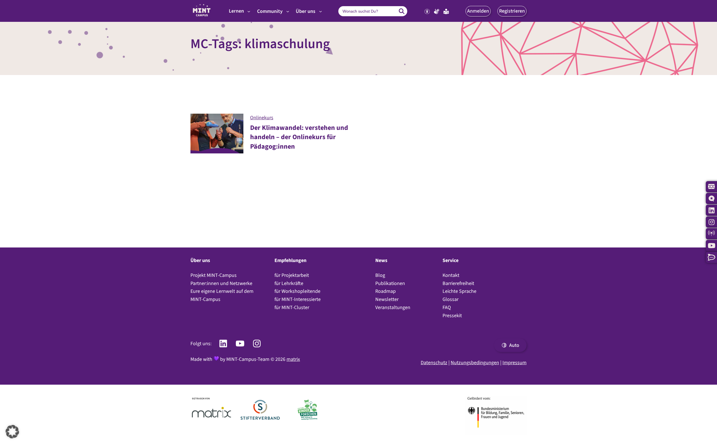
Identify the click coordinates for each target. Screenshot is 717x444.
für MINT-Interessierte (297, 299)
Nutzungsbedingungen (475, 362)
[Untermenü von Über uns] (320, 11)
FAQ (447, 307)
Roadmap (385, 291)
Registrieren (512, 11)
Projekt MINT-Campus (213, 275)
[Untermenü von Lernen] (248, 11)
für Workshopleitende (297, 291)
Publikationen (390, 283)
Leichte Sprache (459, 291)
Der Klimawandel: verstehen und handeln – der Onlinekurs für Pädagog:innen (299, 137)
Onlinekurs (261, 117)
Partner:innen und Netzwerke (221, 283)
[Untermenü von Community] (287, 11)
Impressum (514, 362)
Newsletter (387, 299)
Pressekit (452, 315)
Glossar (450, 299)
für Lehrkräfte (288, 283)
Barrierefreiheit (458, 283)
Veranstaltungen (392, 307)
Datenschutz (434, 362)
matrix (293, 359)
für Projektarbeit (291, 275)
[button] (478, 11)
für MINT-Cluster (291, 307)
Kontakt (451, 275)
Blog (380, 275)
